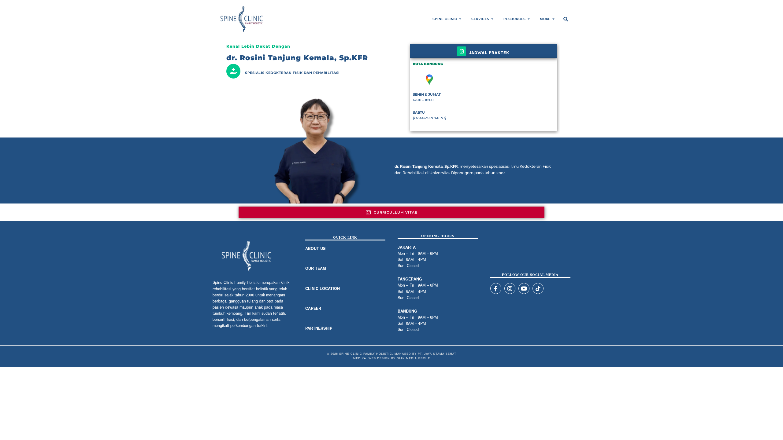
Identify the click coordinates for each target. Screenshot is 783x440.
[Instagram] (509, 288)
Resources (514, 19)
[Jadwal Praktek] (461, 51)
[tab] (391, 212)
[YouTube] (523, 288)
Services (480, 19)
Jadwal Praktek (489, 52)
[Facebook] (495, 288)
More (545, 19)
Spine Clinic (444, 19)
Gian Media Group (413, 358)
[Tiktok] (538, 288)
